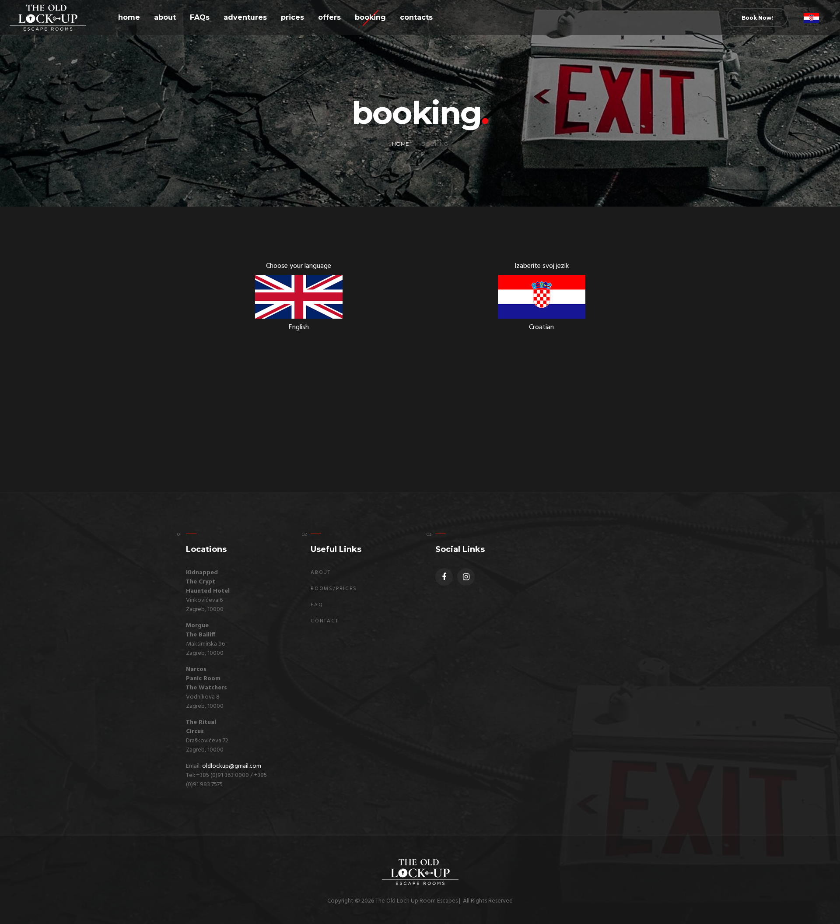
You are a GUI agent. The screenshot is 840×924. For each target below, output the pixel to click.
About (321, 572)
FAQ (317, 605)
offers (329, 17)
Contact (325, 621)
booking (370, 17)
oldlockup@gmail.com (231, 766)
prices (292, 17)
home (129, 17)
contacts (416, 17)
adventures (245, 17)
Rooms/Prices (334, 588)
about (165, 17)
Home (400, 144)
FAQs (200, 17)
